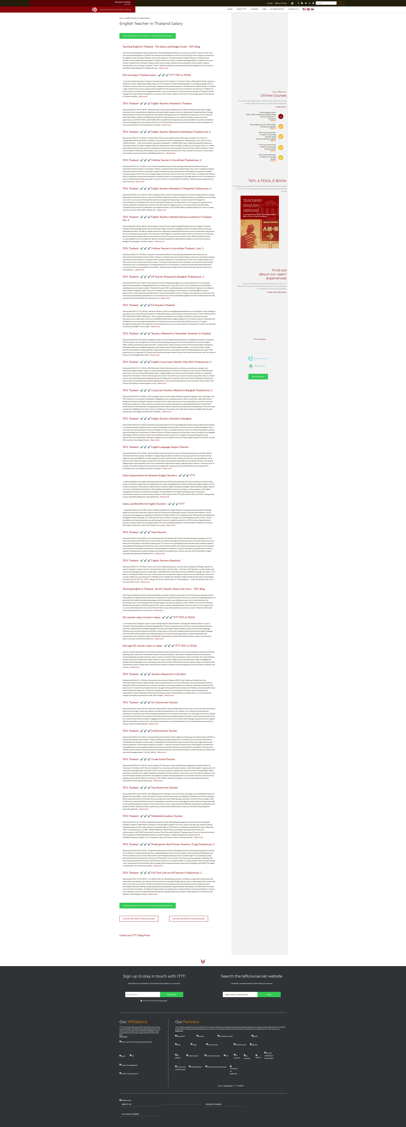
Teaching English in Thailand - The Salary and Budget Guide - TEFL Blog (161, 46)
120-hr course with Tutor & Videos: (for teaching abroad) (267, 158)
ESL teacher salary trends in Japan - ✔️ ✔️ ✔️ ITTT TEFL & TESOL (159, 617)
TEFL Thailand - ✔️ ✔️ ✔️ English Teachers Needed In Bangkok (157, 418)
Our (133, 1022)
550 (281, 117)
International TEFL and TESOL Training (115, 9)
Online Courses (123, 2)
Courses (254, 9)
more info (280, 107)
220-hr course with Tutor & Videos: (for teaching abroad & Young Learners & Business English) (266, 136)
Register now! (258, 377)
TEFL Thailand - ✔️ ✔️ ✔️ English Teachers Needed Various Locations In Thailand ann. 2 (167, 218)
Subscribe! (171, 994)
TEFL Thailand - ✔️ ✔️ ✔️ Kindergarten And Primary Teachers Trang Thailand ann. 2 (169, 844)
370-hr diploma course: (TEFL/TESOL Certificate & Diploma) (263, 126)
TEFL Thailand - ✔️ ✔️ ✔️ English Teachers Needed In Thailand (157, 103)
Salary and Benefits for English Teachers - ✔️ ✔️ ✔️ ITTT (154, 503)
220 (281, 137)
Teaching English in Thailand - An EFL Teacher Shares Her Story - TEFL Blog (164, 588)
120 (281, 158)
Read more (123, 1036)
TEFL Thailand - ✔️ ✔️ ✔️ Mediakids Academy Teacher (153, 815)
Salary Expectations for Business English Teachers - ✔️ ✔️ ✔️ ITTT (159, 475)
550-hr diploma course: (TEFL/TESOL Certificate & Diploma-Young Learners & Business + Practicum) (261, 116)
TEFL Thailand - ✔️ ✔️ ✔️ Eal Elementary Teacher (150, 730)
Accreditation (277, 9)
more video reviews (276, 292)
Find (269, 994)
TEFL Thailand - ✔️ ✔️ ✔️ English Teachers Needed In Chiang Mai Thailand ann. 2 (167, 188)
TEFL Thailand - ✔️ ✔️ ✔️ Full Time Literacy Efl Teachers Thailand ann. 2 (162, 872)
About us (126, 1104)
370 (281, 127)
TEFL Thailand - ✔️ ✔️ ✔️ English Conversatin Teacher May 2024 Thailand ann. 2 (167, 361)
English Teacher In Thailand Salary (138, 18)
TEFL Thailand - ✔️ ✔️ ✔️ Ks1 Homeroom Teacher (150, 702)
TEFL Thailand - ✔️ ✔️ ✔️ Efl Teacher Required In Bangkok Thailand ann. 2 (163, 276)
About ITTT (241, 9)
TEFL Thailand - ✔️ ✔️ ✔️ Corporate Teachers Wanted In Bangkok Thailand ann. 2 (167, 390)
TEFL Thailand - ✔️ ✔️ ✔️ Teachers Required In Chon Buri (154, 674)
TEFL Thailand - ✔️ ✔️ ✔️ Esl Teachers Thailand (149, 305)
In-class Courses (130, 1114)
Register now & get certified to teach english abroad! (147, 36)
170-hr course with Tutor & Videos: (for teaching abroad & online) (267, 148)
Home (229, 9)
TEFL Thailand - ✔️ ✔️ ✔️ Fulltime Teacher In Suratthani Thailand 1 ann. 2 (163, 248)
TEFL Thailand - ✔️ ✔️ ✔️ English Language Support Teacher (156, 446)
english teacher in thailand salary (139, 919)
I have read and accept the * (155, 1000)
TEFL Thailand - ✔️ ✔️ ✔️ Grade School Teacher (149, 759)
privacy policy (163, 1000)
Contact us (293, 9)
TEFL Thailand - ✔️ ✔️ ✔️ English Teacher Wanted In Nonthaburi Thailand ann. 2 (167, 131)
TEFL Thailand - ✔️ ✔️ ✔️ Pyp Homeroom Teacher (150, 787)
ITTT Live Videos (260, 339)
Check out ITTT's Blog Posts (134, 935)
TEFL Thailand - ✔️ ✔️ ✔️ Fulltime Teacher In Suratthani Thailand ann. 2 (162, 160)
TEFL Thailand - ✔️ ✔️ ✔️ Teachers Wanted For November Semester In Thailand (167, 333)
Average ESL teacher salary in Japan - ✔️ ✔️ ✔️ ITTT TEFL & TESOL (160, 645)
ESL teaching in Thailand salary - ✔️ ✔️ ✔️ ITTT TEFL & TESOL (157, 74)
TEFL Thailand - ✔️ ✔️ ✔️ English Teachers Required (151, 560)
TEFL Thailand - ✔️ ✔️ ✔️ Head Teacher (145, 532)
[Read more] (163, 68)
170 (281, 148)
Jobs (264, 9)
